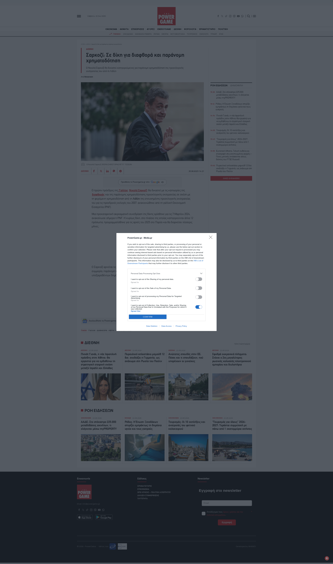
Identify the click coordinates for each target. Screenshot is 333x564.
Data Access (166, 326)
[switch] (198, 279)
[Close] (211, 238)
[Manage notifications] (327, 558)
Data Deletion (151, 326)
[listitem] (166, 273)
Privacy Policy (181, 326)
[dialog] (166, 282)
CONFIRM (148, 317)
